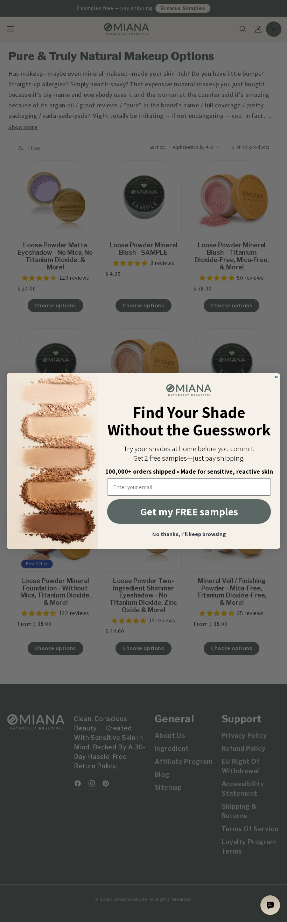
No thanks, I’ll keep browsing (189, 534)
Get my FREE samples (189, 512)
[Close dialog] (276, 377)
